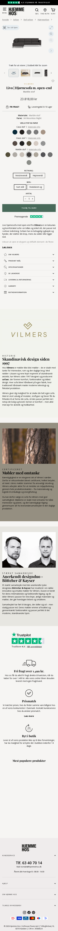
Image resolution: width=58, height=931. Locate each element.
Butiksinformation (17, 292)
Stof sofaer (28, 19)
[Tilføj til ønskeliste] (53, 80)
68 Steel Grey (43, 154)
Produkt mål (14, 261)
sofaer (5, 379)
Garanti (12, 286)
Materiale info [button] (34, 127)
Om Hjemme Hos (9, 894)
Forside (5, 19)
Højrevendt (38, 175)
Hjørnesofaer (43, 19)
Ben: (29, 182)
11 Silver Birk (36, 154)
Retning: (29, 171)
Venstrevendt (21, 175)
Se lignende (14, 273)
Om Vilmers (13, 254)
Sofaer (16, 19)
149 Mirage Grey (29, 162)
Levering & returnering (19, 280)
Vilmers (29, 84)
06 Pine (8, 154)
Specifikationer (15, 267)
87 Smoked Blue (50, 154)
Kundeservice (8, 855)
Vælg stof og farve (29, 123)
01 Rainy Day (22, 154)
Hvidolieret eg (35, 187)
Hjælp (5, 883)
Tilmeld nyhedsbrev (11, 905)
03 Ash (15, 154)
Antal (29, 193)
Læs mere (7, 247)
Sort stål (20, 187)
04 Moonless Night (29, 154)
